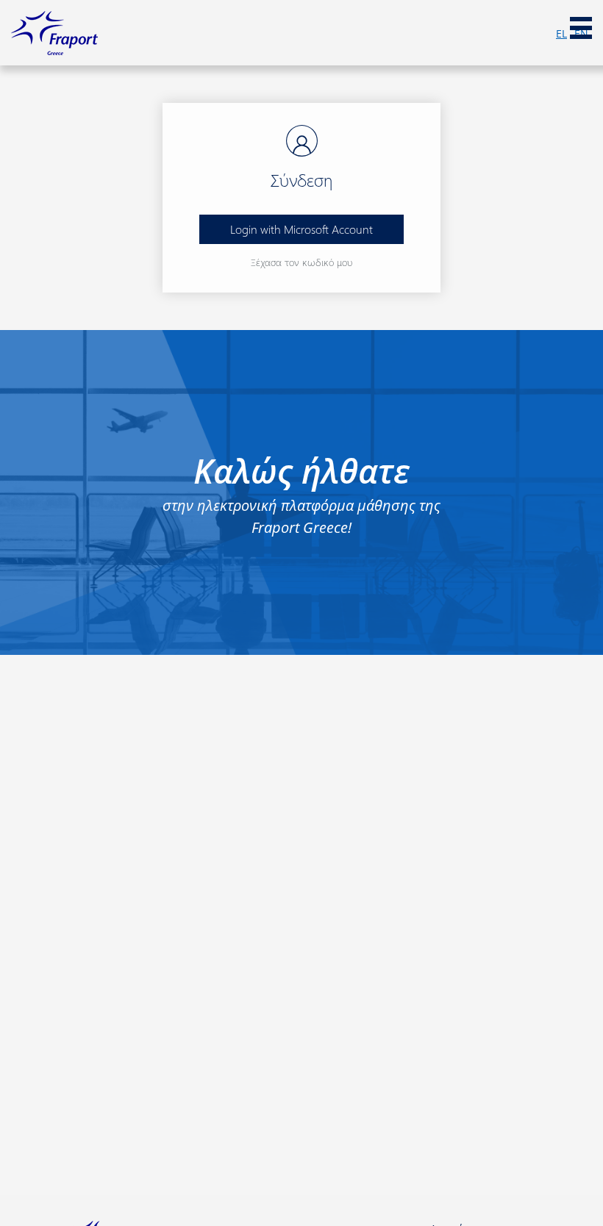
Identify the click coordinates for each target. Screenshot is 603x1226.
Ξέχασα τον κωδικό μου (301, 262)
